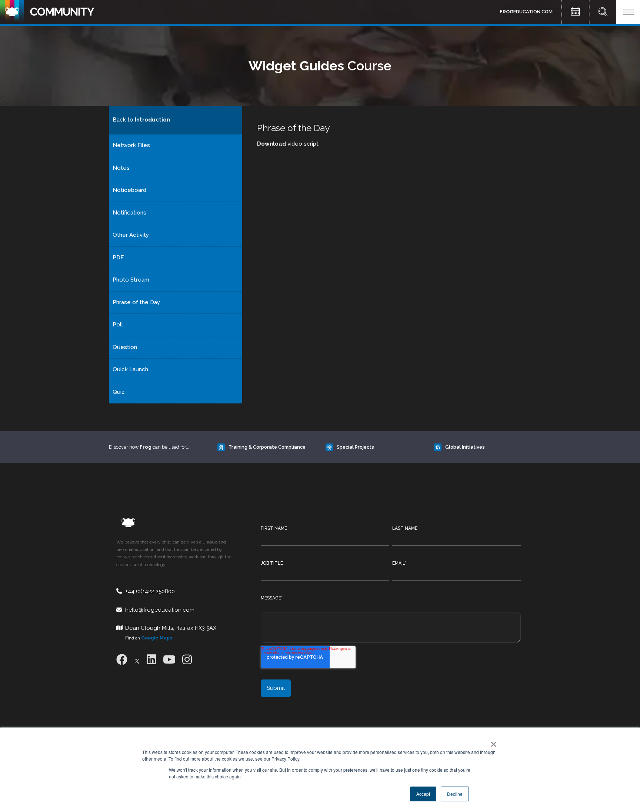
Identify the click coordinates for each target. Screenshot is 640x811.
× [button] (492, 741)
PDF (118, 257)
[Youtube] (169, 659)
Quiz (118, 392)
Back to (141, 119)
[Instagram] (187, 659)
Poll (118, 324)
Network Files (131, 145)
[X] (137, 659)
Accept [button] (423, 794)
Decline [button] (455, 794)
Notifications (129, 212)
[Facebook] (121, 659)
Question (125, 347)
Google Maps (156, 638)
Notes (121, 167)
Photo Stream (131, 279)
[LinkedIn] (151, 659)
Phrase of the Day (136, 302)
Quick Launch (130, 369)
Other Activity (131, 235)
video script (288, 143)
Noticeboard (129, 190)
